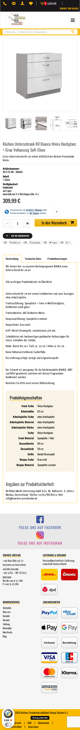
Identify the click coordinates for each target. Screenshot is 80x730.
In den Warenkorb (54, 222)
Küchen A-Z (62, 712)
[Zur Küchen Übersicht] (18, 20)
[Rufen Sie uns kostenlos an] (6, 3)
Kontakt (6, 616)
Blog (5, 636)
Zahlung (6, 624)
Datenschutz (43, 723)
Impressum (33, 727)
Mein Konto (7, 632)
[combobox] (40, 32)
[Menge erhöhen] (27, 223)
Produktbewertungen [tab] (57, 259)
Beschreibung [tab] (12, 259)
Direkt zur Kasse (69, 8)
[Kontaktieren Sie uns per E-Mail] (15, 3)
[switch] (8, 725)
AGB (29, 723)
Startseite (7, 608)
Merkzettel (7, 628)
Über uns (6, 612)
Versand (6, 620)
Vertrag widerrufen (40, 717)
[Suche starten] (73, 31)
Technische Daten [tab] (33, 259)
